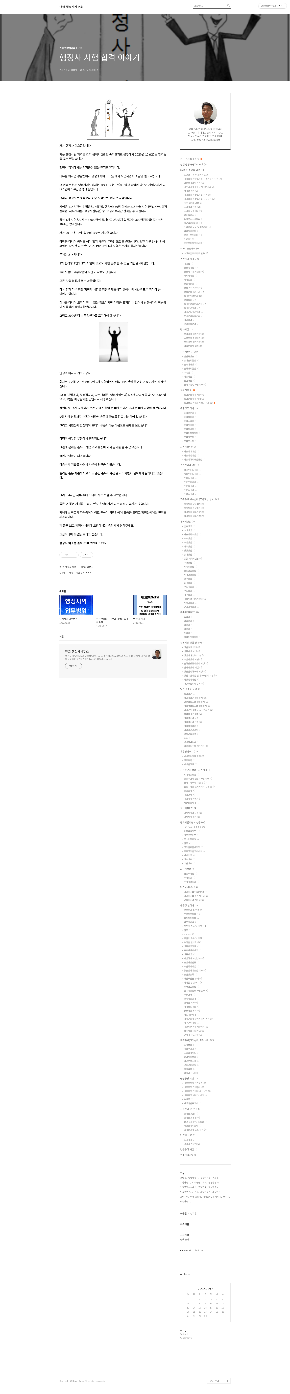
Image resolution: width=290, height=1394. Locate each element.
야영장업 (189, 319)
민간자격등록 (191, 742)
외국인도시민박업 (193, 311)
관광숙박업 (191, 267)
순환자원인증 (191, 962)
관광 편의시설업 (193, 287)
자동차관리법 (188, 446)
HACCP (189, 934)
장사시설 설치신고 (194, 334)
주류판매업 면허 (189, 465)
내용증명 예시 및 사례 (195, 1095)
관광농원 (190, 299)
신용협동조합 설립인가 (196, 746)
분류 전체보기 (190, 158)
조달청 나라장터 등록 (196, 174)
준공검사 (189, 790)
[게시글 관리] (75, 554)
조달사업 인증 (192, 206)
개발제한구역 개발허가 (196, 1026)
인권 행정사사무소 (71, 7)
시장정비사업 (191, 679)
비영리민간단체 (192, 730)
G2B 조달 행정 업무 (193, 170)
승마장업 (189, 554)
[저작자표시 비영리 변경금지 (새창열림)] (97, 555)
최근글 (183, 1213)
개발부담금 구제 (193, 978)
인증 (187, 843)
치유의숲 (189, 376)
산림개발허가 (189, 351)
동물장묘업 (190, 413)
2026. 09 (205, 1289)
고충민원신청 (191, 1065)
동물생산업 (190, 425)
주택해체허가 (191, 918)
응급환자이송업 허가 (195, 970)
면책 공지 (184, 1239)
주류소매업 (190, 489)
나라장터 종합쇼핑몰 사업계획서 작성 (203, 178)
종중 (187, 738)
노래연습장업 (191, 986)
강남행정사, (213, 1187)
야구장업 (189, 594)
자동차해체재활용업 (194, 459)
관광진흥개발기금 (194, 291)
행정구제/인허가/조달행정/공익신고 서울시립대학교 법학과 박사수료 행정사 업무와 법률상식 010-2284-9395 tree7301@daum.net (107, 657)
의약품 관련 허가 (193, 982)
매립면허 (189, 794)
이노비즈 (189, 859)
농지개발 (186, 390)
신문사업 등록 (192, 1010)
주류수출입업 (191, 481)
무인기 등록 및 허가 (194, 938)
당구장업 (189, 578)
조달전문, (202, 1187)
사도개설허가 (191, 1014)
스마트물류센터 (189, 248)
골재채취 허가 (192, 817)
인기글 (193, 1213)
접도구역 (189, 760)
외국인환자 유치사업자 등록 (198, 1018)
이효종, (215, 1177)
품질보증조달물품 (193, 219)
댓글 (61, 636)
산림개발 (189, 380)
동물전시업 (190, 429)
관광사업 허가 (190, 258)
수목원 (188, 372)
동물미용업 (190, 437)
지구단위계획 (191, 1022)
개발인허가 (190, 764)
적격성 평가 (191, 190)
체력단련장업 (191, 574)
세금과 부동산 (215, 1370)
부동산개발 (190, 922)
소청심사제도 (191, 1052)
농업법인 (189, 693)
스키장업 (189, 530)
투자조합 (189, 877)
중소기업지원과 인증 (192, 822)
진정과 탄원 (191, 1073)
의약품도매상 (191, 1006)
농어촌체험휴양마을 (194, 295)
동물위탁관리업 (192, 433)
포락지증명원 (191, 774)
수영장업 (189, 562)
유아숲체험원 (191, 360)
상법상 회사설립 (193, 713)
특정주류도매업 (192, 473)
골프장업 (189, 526)
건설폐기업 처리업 (194, 899)
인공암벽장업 (191, 606)
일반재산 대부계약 (194, 512)
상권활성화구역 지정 (195, 671)
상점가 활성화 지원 (194, 655)
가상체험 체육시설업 (195, 598)
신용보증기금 (191, 835)
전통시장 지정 (192, 651)
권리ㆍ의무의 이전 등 (195, 782)
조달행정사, (185, 1201)
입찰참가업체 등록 (194, 182)
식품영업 (189, 954)
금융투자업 (190, 873)
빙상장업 (189, 550)
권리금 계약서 (192, 1143)
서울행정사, (185, 1182)
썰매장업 (189, 582)
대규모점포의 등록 (194, 683)
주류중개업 (190, 485)
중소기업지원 (191, 839)
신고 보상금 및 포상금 (195, 1121)
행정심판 (189, 1069)
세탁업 (188, 633)
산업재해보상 (191, 1056)
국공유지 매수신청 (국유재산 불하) (199, 499)
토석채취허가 (188, 808)
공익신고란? (191, 1113)
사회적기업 (191, 717)
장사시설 (186, 329)
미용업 (188, 629)
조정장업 (189, 542)
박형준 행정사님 (216, 1375)
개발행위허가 (189, 751)
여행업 (188, 263)
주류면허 (189, 994)
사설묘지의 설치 (193, 346)
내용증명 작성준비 (194, 1087)
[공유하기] (71, 554)
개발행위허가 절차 (194, 756)
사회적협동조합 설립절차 (197, 705)
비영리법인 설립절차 (195, 697)
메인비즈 (189, 863)
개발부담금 (190, 1048)
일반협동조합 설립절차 (196, 701)
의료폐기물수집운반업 (195, 891)
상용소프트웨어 (193, 235)
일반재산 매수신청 (194, 516)
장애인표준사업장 (193, 847)
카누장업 (189, 546)
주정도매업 (190, 477)
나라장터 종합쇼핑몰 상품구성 (199, 198)
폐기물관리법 (189, 887)
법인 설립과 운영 (190, 689)
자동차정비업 (191, 455)
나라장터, (207, 1196)
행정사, (226, 1196)
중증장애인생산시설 (194, 243)
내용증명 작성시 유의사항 (197, 1091)
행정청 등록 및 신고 (195, 926)
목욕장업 (189, 621)
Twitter (199, 1250)
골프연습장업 (191, 570)
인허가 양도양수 (193, 1034)
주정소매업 (190, 493)
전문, (196, 1191)
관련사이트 (214, 1380)
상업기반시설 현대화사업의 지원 (200, 675)
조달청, (183, 1177)
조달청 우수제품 (193, 211)
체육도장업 (190, 566)
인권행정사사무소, (188, 1187)
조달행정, (216, 1191)
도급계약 (189, 1139)
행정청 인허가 (190, 905)
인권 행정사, (196, 1196)
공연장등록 (190, 974)
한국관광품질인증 (193, 315)
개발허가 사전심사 (194, 958)
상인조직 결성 (192, 647)
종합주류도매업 (192, 469)
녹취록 (188, 1099)
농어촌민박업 (192, 307)
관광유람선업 (191, 323)
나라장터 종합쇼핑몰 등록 (197, 194)
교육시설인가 (191, 998)
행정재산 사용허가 (194, 508)
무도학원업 (190, 586)
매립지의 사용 (192, 798)
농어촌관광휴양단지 (195, 303)
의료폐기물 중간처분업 (196, 895)
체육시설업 (188, 521)
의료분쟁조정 (191, 1061)
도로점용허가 (192, 914)
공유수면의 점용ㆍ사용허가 (195, 769)
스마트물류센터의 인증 (196, 253)
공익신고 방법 (192, 1117)
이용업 (188, 625)
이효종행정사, (186, 1191)
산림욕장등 (190, 356)
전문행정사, (213, 1182)
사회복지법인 (191, 726)
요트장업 (189, 538)
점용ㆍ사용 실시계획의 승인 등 (199, 786)
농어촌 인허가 (192, 942)
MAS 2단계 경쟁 (193, 202)
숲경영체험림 (191, 368)
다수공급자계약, (199, 1182)
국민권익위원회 (192, 1125)
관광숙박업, (205, 1177)
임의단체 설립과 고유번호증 (198, 709)
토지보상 (189, 1044)
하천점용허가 (191, 802)
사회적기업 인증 (193, 721)
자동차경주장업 (192, 534)
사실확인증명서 (192, 1103)
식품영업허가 (191, 946)
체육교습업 (190, 602)
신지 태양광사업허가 (195, 384)
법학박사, (217, 1196)
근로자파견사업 (192, 950)
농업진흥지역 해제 (194, 398)
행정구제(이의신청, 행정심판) (197, 1040)
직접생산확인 (191, 231)
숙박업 (188, 617)
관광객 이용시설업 (194, 271)
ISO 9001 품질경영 (194, 827)
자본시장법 (187, 868)
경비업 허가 (191, 1002)
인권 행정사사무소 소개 (193, 164)
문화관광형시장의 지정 (196, 663)
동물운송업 (190, 441)
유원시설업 (190, 283)
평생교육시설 (191, 734)
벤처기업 (189, 855)
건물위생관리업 (192, 637)
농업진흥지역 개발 (194, 394)
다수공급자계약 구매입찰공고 (199, 186)
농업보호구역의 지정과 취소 (198, 402)
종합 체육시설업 (193, 558)
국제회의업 (190, 275)
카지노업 (189, 279)
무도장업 (189, 590)
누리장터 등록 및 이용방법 (197, 227)
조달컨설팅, (205, 1191)
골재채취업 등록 (193, 812)
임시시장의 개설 (193, 667)
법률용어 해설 (188, 1149)
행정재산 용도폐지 (194, 504)
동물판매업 (190, 417)
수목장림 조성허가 (194, 338)
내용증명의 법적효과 (195, 1083)
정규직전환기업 (193, 223)
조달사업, (184, 1196)
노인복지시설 (191, 966)
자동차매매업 (191, 451)
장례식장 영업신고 (194, 342)
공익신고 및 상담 (190, 1108)
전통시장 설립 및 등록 (193, 642)
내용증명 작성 (189, 1078)
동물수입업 (190, 421)
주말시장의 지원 (193, 659)
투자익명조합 (191, 881)
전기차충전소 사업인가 (196, 990)
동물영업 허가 (189, 408)
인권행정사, (193, 1177)
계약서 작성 (188, 1135)
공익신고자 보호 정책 (195, 1129)
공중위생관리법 (189, 612)
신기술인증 (190, 215)
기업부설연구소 (192, 831)
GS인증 (189, 239)
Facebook (185, 1250)
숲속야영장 (190, 364)
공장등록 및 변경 (193, 910)
